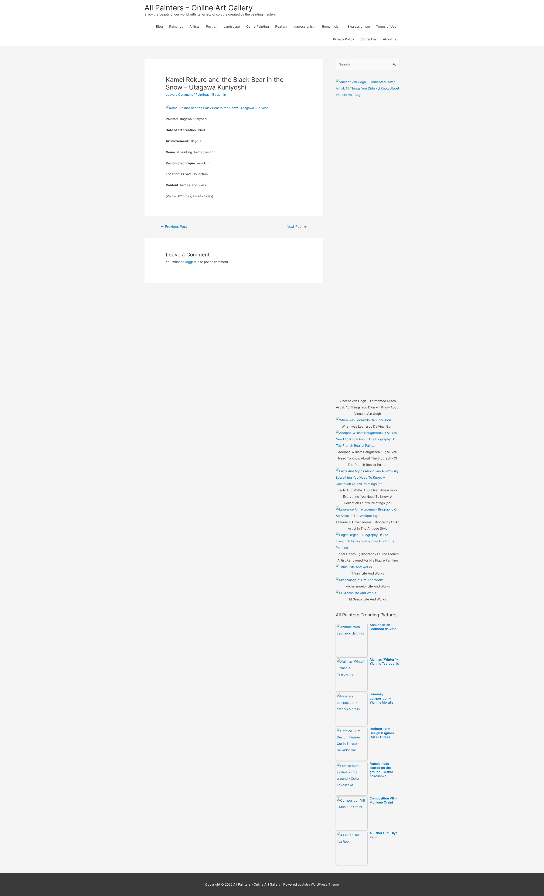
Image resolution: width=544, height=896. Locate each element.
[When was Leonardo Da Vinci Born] (363, 420)
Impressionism (304, 26)
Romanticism (331, 26)
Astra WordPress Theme (320, 884)
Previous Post (174, 227)
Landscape (232, 26)
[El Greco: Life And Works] (356, 593)
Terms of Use (386, 26)
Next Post (297, 227)
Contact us (368, 39)
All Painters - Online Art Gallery (198, 7)
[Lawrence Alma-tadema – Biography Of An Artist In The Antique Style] (368, 513)
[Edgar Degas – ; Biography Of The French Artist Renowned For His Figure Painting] (368, 541)
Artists (195, 26)
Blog (159, 26)
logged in (192, 262)
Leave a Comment (179, 94)
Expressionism (359, 26)
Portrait (211, 26)
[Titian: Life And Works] (354, 567)
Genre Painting (257, 26)
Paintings (176, 26)
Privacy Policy (343, 39)
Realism (281, 26)
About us (389, 39)
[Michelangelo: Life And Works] (360, 580)
